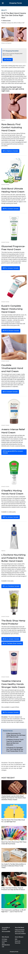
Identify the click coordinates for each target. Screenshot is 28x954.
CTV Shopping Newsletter (11, 51)
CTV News (4, 939)
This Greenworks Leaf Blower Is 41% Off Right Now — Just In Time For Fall (13, 910)
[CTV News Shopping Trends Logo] (15, 3)
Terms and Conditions (20, 933)
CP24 (3, 942)
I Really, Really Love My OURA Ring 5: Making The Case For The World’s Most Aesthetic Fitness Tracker (13, 797)
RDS (16, 939)
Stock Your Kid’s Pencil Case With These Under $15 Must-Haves (13, 842)
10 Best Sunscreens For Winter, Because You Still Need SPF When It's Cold (15, 735)
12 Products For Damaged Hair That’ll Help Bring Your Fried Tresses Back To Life (14, 749)
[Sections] (2, 3)
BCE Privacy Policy (19, 931)
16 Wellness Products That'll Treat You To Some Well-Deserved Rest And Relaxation (14, 742)
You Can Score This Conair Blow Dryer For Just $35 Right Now (13, 820)
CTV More (4, 941)
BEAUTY (4, 10)
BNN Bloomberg (6, 944)
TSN (3, 946)
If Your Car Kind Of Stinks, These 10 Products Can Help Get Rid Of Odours (13, 888)
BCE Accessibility (6, 931)
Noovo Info (17, 941)
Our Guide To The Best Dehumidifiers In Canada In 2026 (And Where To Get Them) (13, 865)
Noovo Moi (17, 942)
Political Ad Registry (20, 929)
